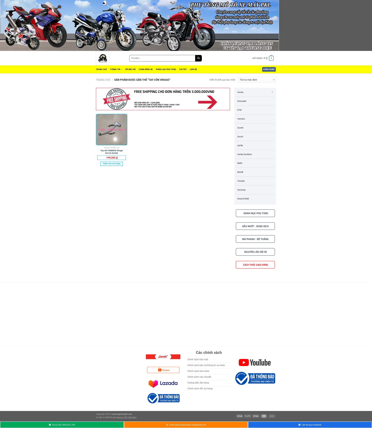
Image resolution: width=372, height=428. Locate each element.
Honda (240, 92)
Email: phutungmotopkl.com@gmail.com (187, 425)
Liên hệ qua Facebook (311, 425)
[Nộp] (198, 58)
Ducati (240, 136)
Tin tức (183, 69)
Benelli (240, 172)
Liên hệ (193, 69)
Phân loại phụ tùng (166, 69)
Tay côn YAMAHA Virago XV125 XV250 (111, 151)
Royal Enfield (243, 198)
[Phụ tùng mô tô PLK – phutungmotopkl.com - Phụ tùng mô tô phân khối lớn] (110, 58)
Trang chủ (101, 69)
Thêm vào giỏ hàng (112, 164)
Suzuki (240, 128)
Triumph (241, 181)
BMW (239, 163)
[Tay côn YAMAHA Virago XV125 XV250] (111, 129)
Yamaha (241, 119)
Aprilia (240, 145)
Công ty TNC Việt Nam (126, 417)
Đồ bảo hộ (130, 69)
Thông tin (115, 69)
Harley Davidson (244, 154)
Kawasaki (241, 101)
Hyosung (241, 190)
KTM (239, 110)
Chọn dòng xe (146, 69)
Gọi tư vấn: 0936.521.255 (63, 425)
